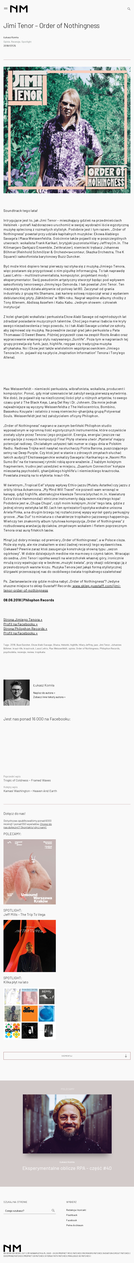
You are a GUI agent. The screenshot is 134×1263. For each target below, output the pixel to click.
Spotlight (26, 41)
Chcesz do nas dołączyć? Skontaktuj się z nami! (27, 825)
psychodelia (9, 652)
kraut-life (18, 648)
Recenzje (15, 41)
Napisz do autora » (44, 692)
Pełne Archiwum (74, 1225)
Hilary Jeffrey (86, 644)
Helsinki (65, 644)
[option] (67, 1136)
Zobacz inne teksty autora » (49, 696)
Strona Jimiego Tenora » (22, 619)
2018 (12, 644)
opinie (72, 648)
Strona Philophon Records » (25, 628)
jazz (96, 644)
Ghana (56, 644)
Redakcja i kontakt (76, 1209)
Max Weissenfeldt (58, 648)
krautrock (29, 648)
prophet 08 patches (34, 1256)
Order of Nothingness (87, 648)
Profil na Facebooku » (20, 624)
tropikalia (40, 652)
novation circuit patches (116, 1253)
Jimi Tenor (104, 644)
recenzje (21, 652)
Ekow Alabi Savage (41, 644)
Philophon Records (110, 648)
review (30, 652)
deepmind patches (13, 1256)
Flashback (71, 1214)
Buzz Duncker (23, 644)
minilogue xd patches (79, 1256)
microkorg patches (92, 1253)
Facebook (71, 1220)
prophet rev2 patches (70, 1253)
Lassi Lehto (41, 648)
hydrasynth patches (56, 1256)
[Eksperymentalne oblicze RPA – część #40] (67, 1123)
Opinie (6, 41)
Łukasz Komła (10, 37)
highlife (74, 644)
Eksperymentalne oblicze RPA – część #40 (67, 1168)
